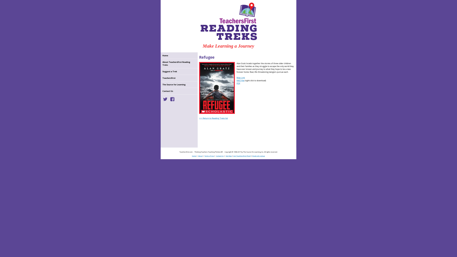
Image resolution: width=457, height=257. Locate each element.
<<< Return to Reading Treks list (213, 118)
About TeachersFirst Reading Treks (176, 63)
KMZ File (240, 80)
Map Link (241, 77)
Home (165, 55)
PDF (238, 83)
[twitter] (166, 100)
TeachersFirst (169, 78)
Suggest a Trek (169, 71)
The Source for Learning (174, 84)
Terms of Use (209, 156)
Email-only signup (258, 156)
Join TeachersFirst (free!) (242, 156)
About (200, 156)
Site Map (229, 156)
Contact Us (167, 91)
